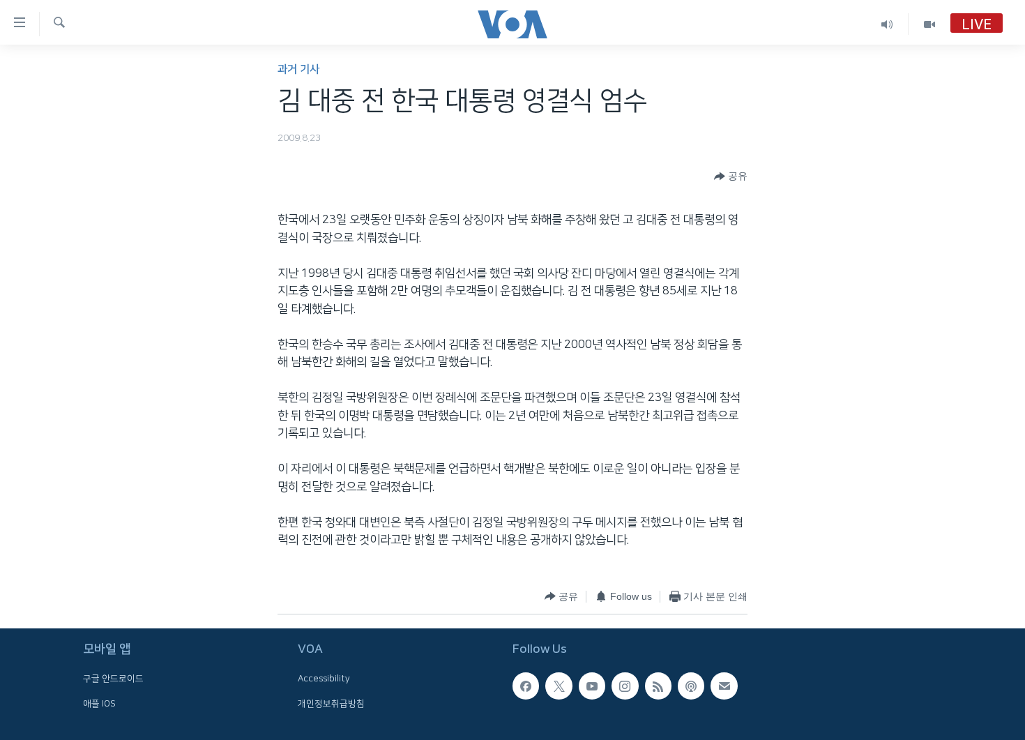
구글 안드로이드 (113, 679)
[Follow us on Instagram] (625, 685)
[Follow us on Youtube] (592, 685)
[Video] (929, 24)
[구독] (724, 685)
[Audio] (887, 24)
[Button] (730, 176)
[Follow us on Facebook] (525, 685)
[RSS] (658, 685)
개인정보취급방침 (331, 703)
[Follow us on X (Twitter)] (558, 685)
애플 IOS (99, 703)
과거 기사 (298, 69)
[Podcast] (691, 685)
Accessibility (324, 679)
